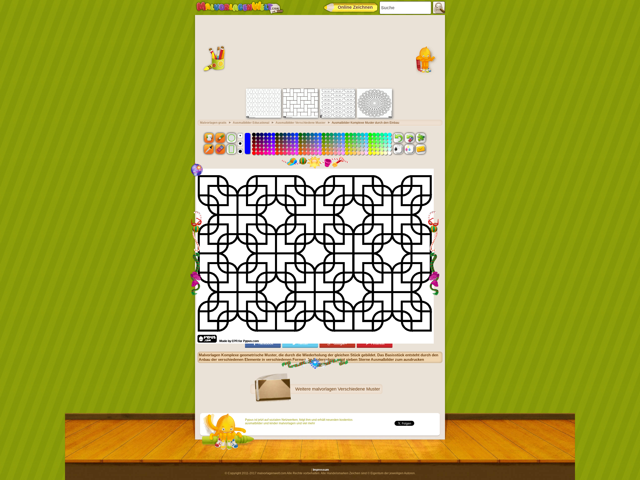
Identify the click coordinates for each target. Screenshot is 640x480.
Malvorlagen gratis (213, 122)
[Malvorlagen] (239, 7)
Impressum (321, 470)
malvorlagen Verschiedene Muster (346, 389)
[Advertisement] (320, 51)
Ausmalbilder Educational (251, 122)
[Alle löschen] (409, 137)
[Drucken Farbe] (409, 149)
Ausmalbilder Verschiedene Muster (301, 122)
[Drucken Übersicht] (398, 149)
